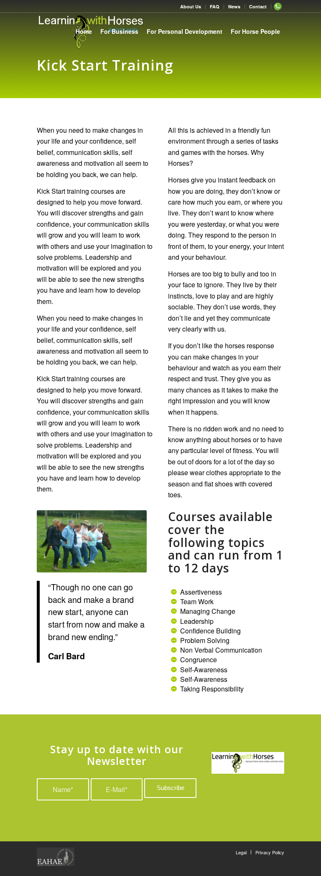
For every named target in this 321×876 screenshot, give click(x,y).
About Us (190, 6)
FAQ (214, 6)
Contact (258, 6)
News (234, 6)
